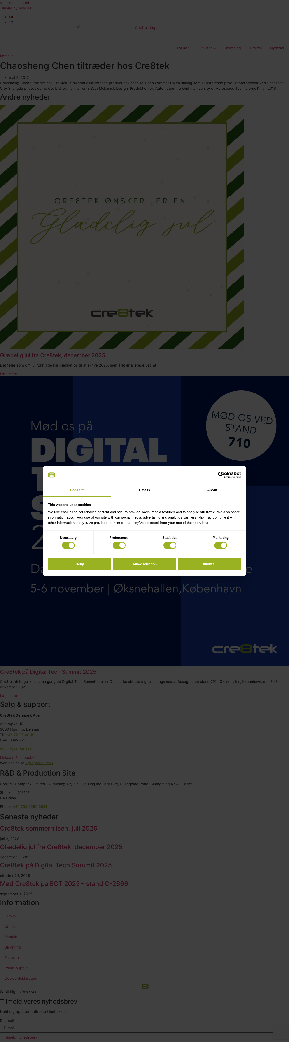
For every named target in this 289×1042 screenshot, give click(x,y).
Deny (80, 564)
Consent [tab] (77, 490)
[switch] (119, 545)
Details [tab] (144, 490)
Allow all (209, 564)
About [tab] (212, 490)
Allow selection (145, 564)
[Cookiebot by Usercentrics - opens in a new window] (221, 475)
